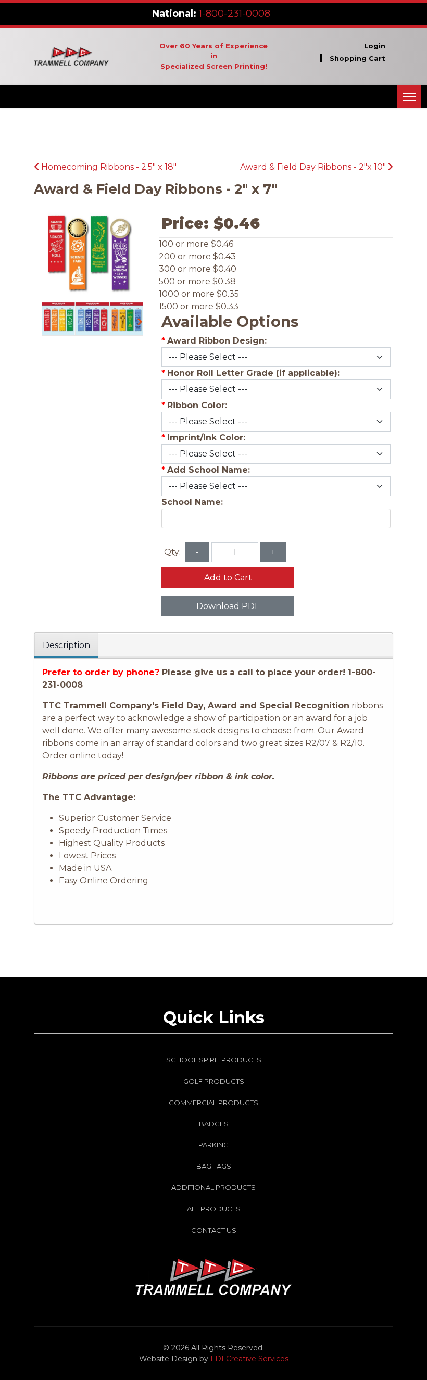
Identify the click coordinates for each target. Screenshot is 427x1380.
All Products (214, 1209)
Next (142, 323)
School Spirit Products (213, 1060)
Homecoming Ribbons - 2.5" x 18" (108, 167)
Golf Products (213, 1081)
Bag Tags (213, 1166)
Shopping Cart (357, 58)
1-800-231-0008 (234, 13)
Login (374, 46)
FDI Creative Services (249, 1358)
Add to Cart (228, 578)
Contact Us (213, 1230)
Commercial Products (213, 1102)
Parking (213, 1145)
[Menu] (409, 96)
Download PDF (228, 606)
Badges (214, 1124)
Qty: (172, 552)
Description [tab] (66, 645)
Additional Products (213, 1187)
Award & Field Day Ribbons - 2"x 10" (314, 167)
